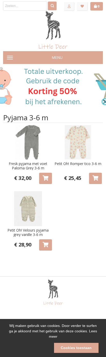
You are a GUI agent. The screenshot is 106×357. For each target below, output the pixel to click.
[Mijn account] (69, 6)
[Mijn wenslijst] (82, 6)
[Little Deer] (53, 30)
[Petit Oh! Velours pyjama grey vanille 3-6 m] (28, 208)
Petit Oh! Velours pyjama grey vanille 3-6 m (28, 232)
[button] (29, 348)
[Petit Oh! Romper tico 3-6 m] (78, 142)
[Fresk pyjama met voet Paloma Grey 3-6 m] (28, 142)
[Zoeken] (52, 6)
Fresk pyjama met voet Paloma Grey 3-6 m (28, 165)
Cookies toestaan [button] (76, 348)
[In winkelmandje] (45, 178)
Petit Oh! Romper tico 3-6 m (78, 163)
